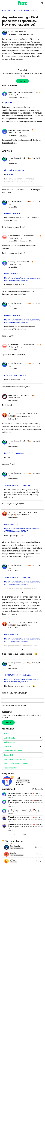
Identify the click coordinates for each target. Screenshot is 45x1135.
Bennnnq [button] (11, 130)
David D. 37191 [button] (13, 395)
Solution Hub (8, 755)
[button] (4, 32)
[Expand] (22, 185)
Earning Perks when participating (16, 764)
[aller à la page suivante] (30, 834)
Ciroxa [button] (10, 31)
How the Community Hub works (15, 759)
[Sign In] (41, 3)
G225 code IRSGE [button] (14, 236)
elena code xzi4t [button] (14, 92)
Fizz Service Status (11, 768)
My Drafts (22, 746)
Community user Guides (13, 751)
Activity (6, 733)
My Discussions (9, 742)
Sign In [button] (22, 81)
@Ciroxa (8, 102)
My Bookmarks (22, 738)
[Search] (37, 3)
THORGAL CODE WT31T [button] (16, 414)
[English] (22, 3)
